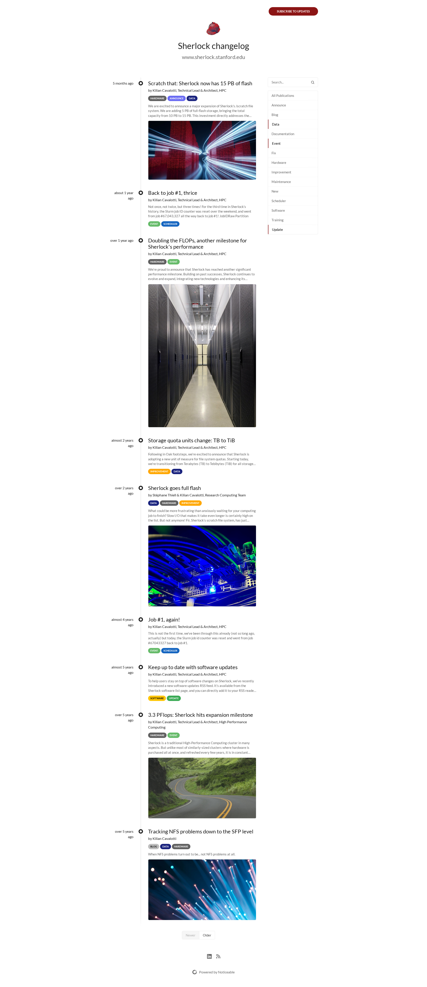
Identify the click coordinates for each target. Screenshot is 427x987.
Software (278, 210)
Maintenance (281, 182)
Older (207, 935)
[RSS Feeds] (218, 956)
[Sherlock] (213, 29)
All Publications (283, 95)
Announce (279, 105)
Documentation (283, 134)
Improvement (281, 172)
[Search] (313, 82)
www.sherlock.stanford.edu (213, 57)
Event (276, 143)
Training (278, 220)
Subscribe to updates (293, 11)
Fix (274, 153)
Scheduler (279, 201)
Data (275, 124)
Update (277, 229)
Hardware (279, 162)
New (275, 191)
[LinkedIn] (211, 956)
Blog (275, 115)
